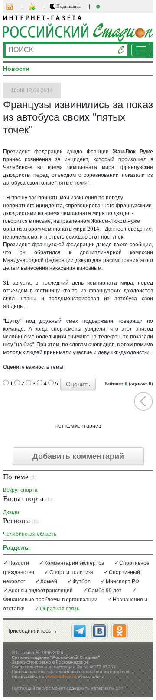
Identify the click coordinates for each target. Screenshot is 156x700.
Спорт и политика (71, 572)
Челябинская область (29, 534)
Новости (18, 563)
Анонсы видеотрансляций (40, 590)
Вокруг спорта (20, 490)
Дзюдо (11, 512)
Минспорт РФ (122, 581)
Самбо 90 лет (105, 590)
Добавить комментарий (78, 456)
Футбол (81, 581)
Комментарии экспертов (74, 563)
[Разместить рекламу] (99, 6)
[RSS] (14, 6)
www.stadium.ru (61, 676)
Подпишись (68, 6)
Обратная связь (59, 609)
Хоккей (48, 581)
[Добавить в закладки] (33, 6)
